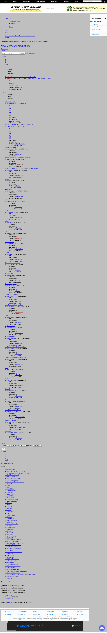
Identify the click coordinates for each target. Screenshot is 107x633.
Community (54, 1)
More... (77, 1)
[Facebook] (91, 15)
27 (10, 137)
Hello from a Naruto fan (11, 294)
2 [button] (5, 61)
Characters (26, 1)
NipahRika (10, 317)
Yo (5, 399)
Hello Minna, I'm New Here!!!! (13, 410)
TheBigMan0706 (11, 422)
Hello (6, 315)
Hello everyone (9, 242)
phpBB (10, 602)
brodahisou (10, 390)
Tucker (9, 285)
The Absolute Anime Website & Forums (40, 78)
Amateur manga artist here (12, 263)
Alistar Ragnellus (11, 338)
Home (5, 1)
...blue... (9, 126)
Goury (8, 159)
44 (10, 110)
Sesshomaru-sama (12, 432)
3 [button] (5, 62)
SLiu (8, 264)
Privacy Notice (42, 616)
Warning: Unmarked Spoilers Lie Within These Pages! (26, 10)
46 (10, 114)
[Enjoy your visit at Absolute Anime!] (26, 7)
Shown (9, 243)
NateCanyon (20, 154)
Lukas (6, 221)
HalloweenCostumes (97, 26)
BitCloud (18, 301)
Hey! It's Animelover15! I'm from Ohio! (15, 347)
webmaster (10, 78)
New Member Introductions (16, 46)
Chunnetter (10, 380)
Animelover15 (11, 348)
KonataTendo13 (20, 144)
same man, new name (11, 420)
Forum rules (4, 49)
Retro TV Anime (40, 1)
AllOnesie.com (95, 34)
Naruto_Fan (10, 296)
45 (10, 112)
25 (10, 133)
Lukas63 (9, 222)
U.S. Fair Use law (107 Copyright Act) (68, 619)
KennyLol (9, 254)
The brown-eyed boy (11, 284)
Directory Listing (80, 614)
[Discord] (102, 15)
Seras (18, 121)
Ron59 (9, 201)
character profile (94, 7)
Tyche (18, 270)
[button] (6, 64)
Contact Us (35, 616)
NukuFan (9, 233)
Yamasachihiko (20, 417)
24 (10, 131)
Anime (15, 1)
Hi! (6, 231)
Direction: (30, 445)
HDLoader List (65, 614)
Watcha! (7, 389)
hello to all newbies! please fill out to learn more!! (19, 124)
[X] (94, 15)
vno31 (8, 369)
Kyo (8, 327)
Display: (4, 445)
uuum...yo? (8, 431)
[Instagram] (99, 15)
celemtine (19, 207)
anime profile (82, 7)
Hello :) (7, 210)
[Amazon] (105, 15)
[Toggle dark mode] (105, 1)
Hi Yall (7, 252)
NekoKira (19, 375)
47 (10, 116)
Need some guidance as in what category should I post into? (22, 168)
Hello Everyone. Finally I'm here (14, 305)
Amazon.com (95, 24)
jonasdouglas (10, 191)
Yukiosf (18, 186)
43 (10, 109)
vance (8, 180)
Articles (66, 1)
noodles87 (10, 103)
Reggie (9, 275)
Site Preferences (96, 18)
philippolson (19, 175)
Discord (40, 41)
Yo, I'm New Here (10, 326)
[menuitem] (14, 21)
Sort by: (17, 445)
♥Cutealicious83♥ (12, 411)
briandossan (10, 149)
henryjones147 (11, 306)
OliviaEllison (19, 249)
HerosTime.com (96, 29)
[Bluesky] (97, 15)
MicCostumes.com (96, 32)
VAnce (7, 179)
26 (10, 135)
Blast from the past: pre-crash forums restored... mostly (20, 77)
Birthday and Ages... (10, 102)
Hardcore (19, 343)
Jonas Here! (8, 189)
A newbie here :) (9, 273)
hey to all (7, 378)
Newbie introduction (10, 147)
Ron (6, 200)
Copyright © (20, 616)
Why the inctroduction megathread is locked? (18, 158)
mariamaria (10, 170)
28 (10, 138)
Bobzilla (9, 401)
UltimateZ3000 (11, 212)
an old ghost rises (10, 336)
